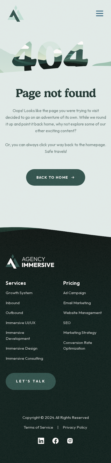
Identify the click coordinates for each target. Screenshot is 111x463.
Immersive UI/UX (20, 322)
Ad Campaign (74, 292)
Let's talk (30, 381)
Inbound (13, 302)
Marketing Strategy (80, 332)
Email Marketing (77, 302)
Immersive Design (21, 348)
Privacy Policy (75, 427)
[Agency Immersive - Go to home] (55, 261)
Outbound (14, 312)
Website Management (82, 312)
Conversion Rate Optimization (77, 345)
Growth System (19, 292)
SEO (67, 322)
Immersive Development (18, 335)
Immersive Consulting (24, 358)
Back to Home (52, 177)
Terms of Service (38, 427)
